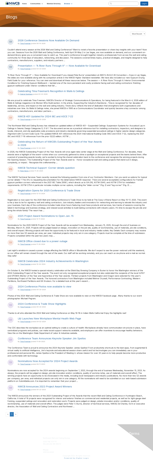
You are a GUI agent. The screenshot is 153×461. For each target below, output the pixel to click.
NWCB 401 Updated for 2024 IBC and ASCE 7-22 (45, 116)
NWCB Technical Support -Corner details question (46, 167)
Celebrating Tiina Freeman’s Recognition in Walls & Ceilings (51, 91)
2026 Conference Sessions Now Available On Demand (48, 40)
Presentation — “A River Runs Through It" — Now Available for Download (59, 65)
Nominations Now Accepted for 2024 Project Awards (48, 361)
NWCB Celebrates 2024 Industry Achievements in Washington (53, 261)
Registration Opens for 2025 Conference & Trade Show (49, 190)
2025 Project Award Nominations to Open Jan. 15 (46, 216)
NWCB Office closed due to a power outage (42, 241)
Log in (144, 4)
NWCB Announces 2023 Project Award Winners (45, 386)
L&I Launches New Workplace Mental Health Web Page (49, 318)
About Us (115, 438)
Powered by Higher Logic (76, 458)
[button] (36, 3)
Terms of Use (117, 440)
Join (79, 438)
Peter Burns (24, 171)
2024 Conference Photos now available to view (44, 286)
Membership (82, 440)
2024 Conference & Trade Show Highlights (42, 303)
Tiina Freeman (25, 43)
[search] (110, 3)
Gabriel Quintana (26, 94)
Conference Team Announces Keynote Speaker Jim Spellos (52, 338)
